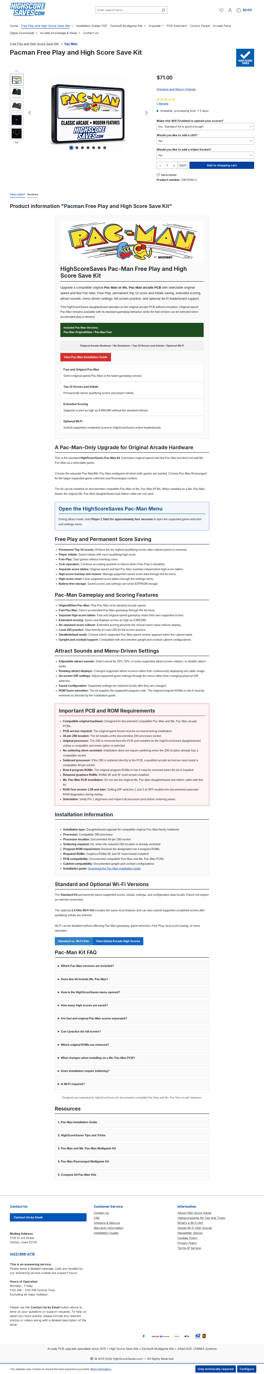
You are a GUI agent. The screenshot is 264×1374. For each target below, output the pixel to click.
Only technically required (215, 1369)
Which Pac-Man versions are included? (87, 965)
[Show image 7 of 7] (104, 147)
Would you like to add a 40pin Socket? (184, 149)
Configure (247, 1369)
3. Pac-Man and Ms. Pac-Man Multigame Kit (87, 1148)
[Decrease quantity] (160, 165)
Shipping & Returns (107, 1223)
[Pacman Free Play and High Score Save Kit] (88, 112)
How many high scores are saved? (84, 1005)
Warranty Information (108, 1228)
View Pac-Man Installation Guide (85, 357)
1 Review (162, 103)
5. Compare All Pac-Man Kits (77, 1174)
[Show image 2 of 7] (76, 147)
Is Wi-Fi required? (73, 1084)
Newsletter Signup (190, 1233)
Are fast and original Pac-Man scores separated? (94, 1018)
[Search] (163, 10)
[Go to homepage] (28, 9)
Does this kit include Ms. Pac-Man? (84, 979)
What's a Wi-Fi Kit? (190, 1223)
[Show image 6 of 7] (99, 147)
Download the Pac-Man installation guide (114, 868)
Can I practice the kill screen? (81, 1031)
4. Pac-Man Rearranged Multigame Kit (83, 1161)
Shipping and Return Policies (176, 89)
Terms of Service (189, 1248)
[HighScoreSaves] (245, 58)
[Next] (146, 112)
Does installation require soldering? (85, 1070)
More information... (101, 1369)
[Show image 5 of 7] (93, 147)
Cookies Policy (187, 1238)
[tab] (17, 194)
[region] (79, 112)
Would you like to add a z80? (177, 135)
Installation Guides (106, 1233)
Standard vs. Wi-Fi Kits (74, 941)
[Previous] (29, 112)
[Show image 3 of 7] (82, 147)
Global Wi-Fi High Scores (194, 1228)
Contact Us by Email (28, 1217)
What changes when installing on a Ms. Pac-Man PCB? (98, 1057)
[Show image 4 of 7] (88, 147)
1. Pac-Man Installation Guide (77, 1122)
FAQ (96, 1218)
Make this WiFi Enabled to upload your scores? (190, 121)
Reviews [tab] (32, 194)
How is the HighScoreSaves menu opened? (90, 992)
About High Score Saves (194, 1213)
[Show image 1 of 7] (71, 147)
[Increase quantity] (174, 165)
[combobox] (127, 10)
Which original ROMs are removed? (85, 1044)
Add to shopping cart (222, 165)
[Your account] (230, 10)
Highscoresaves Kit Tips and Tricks (201, 1218)
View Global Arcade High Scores (118, 941)
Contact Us (101, 1213)
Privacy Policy (187, 1243)
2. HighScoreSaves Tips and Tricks (81, 1135)
